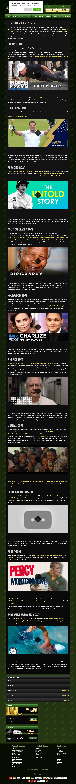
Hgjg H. (10, 680)
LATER (28, 10)
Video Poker (38, 753)
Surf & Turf (59, 762)
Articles (14, 756)
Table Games (38, 750)
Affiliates (14, 748)
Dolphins (59, 754)
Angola (58, 757)
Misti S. (10, 700)
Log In (51, 10)
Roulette (37, 751)
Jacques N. (11, 685)
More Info (33, 738)
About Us (14, 766)
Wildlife (59, 759)
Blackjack (37, 748)
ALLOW (37, 10)
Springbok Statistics (17, 759)
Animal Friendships (62, 753)
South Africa (60, 751)
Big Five (59, 750)
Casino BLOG (15, 757)
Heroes (59, 760)
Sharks (58, 748)
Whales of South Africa (62, 756)
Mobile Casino (16, 754)
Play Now (33, 719)
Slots (36, 756)
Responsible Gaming (17, 750)
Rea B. (10, 690)
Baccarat (37, 754)
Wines (58, 763)
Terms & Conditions (17, 751)
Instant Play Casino (17, 762)
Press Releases (16, 760)
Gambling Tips (38, 757)
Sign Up (63, 10)
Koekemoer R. (12, 695)
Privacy (14, 753)
